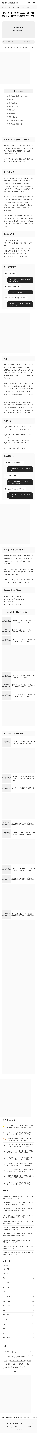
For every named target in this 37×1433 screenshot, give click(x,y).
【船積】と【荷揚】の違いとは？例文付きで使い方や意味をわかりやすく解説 (18, 1253)
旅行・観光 (16, 7)
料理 (31, 1357)
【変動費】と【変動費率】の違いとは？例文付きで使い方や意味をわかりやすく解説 (18, 1197)
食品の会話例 (13, 117)
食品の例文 (12, 113)
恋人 (6, 1360)
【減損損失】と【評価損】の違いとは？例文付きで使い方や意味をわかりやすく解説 (18, 1222)
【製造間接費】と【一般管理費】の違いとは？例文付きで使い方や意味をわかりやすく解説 (18, 1203)
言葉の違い (31, 47)
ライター (7, 1371)
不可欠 (7, 1368)
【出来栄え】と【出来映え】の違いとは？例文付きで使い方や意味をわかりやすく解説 (20, 1164)
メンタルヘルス (6, 7)
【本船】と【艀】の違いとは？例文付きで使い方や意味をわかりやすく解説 (18, 1247)
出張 (14, 1364)
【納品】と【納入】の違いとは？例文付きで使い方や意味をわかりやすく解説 (20, 1170)
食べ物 (19, 47)
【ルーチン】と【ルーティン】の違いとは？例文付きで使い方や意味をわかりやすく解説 (20, 1127)
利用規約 (15, 1423)
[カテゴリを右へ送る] (34, 7)
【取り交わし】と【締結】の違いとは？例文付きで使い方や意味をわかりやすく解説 (20, 1145)
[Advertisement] (18, 68)
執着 (23, 1368)
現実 (28, 1364)
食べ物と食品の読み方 (15, 124)
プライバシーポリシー (27, 1423)
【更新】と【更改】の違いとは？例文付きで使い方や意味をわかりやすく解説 (20, 1177)
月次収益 (15, 1368)
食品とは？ (12, 110)
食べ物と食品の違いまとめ (17, 120)
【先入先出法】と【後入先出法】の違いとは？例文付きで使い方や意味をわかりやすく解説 (18, 1235)
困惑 (29, 1360)
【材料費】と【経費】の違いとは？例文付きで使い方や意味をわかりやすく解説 (18, 1228)
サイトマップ (7, 1423)
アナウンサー (22, 1357)
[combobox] (18, 1352)
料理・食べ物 (25, 7)
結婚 (15, 1371)
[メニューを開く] (34, 3)
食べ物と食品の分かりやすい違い (19, 96)
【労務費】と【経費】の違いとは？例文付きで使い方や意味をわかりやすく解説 (18, 1241)
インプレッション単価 (18, 1360)
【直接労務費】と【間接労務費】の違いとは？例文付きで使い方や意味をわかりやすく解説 (18, 1210)
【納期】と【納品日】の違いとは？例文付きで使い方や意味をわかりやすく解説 (20, 1139)
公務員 (21, 1364)
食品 (24, 47)
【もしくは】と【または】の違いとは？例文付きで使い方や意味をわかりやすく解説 (20, 1158)
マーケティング (9, 1357)
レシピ (7, 1364)
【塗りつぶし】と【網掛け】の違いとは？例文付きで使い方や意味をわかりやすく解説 (20, 1152)
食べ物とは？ (13, 99)
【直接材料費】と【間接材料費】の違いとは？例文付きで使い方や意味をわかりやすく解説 (18, 1216)
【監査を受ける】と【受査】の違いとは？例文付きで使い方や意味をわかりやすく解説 (20, 1183)
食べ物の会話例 (13, 106)
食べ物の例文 (13, 103)
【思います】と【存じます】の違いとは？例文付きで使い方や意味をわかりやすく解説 (20, 1133)
